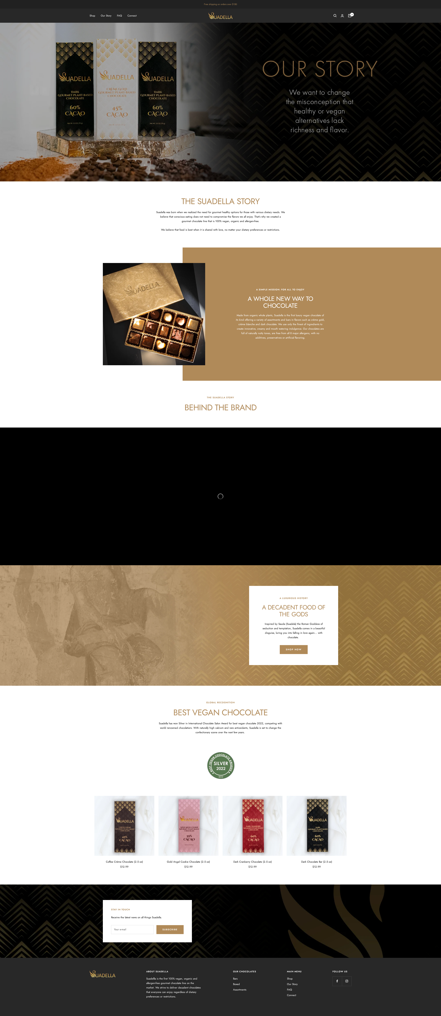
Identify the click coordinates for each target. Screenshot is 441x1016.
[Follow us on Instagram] (346, 981)
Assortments (239, 990)
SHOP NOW (294, 649)
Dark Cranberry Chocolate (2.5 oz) (252, 862)
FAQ (119, 16)
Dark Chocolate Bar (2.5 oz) (316, 862)
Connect (132, 16)
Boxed (236, 984)
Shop (92, 16)
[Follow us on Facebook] (337, 981)
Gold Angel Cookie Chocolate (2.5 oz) (188, 862)
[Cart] (349, 15)
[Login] (342, 15)
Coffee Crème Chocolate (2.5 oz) (124, 862)
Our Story (106, 16)
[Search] (335, 15)
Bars (235, 979)
